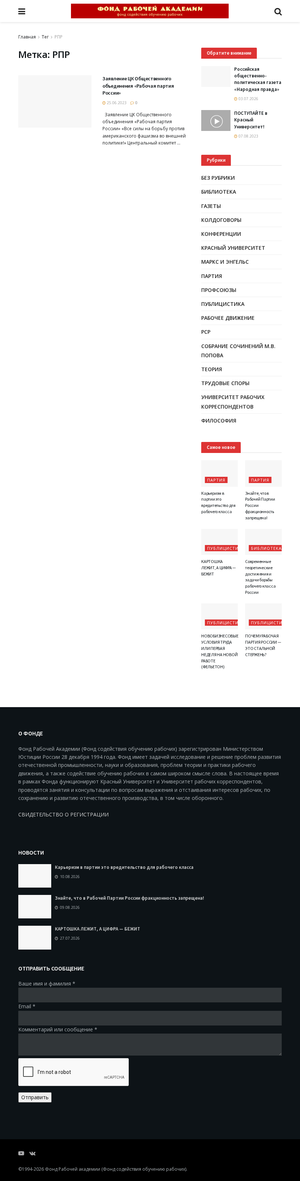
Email (26, 1006)
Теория (211, 369)
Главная (27, 37)
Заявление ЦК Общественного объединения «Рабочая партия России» (138, 85)
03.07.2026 (247, 98)
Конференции (221, 233)
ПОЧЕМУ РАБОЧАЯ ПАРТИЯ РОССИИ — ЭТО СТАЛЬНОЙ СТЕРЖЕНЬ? (263, 645)
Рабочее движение (228, 317)
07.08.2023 (247, 136)
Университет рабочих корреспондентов (233, 402)
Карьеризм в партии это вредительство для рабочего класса (218, 502)
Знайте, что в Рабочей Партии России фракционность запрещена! (129, 898)
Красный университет (233, 247)
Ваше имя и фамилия (46, 983)
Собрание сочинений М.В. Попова (238, 351)
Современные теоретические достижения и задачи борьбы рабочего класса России (260, 577)
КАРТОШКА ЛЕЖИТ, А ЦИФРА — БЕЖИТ (218, 568)
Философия (218, 420)
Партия (211, 276)
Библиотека (218, 191)
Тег (45, 37)
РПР (59, 37)
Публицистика (222, 303)
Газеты (211, 205)
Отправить (35, 1097)
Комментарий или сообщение (57, 1029)
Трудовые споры (225, 383)
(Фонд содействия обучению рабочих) (143, 1169)
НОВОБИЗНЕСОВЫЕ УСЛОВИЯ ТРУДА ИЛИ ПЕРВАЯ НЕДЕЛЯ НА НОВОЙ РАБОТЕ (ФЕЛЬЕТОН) (220, 651)
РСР (205, 331)
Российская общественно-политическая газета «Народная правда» (257, 79)
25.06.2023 (116, 102)
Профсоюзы (218, 289)
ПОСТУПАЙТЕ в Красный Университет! (250, 119)
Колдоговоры (221, 219)
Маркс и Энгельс (225, 261)
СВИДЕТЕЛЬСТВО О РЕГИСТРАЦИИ (63, 814)
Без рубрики (218, 177)
